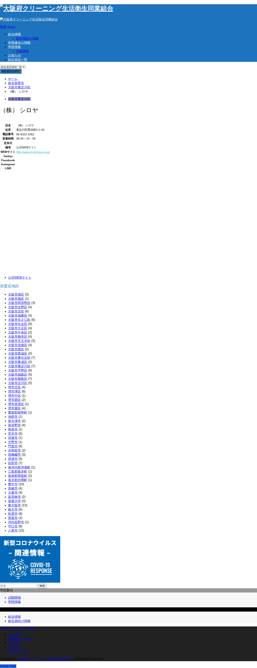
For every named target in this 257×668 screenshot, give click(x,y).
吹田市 (13, 463)
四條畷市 (14, 454)
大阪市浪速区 (17, 345)
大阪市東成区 (17, 362)
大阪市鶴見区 (17, 336)
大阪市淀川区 (17, 383)
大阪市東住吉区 (19, 357)
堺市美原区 (16, 404)
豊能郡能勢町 (17, 412)
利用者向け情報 (19, 42)
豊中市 (13, 484)
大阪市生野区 (17, 307)
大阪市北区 (16, 311)
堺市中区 (14, 395)
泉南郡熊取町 (17, 475)
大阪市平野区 (17, 370)
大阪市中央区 (17, 332)
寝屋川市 (14, 501)
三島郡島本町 (17, 471)
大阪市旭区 (16, 298)
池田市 (13, 416)
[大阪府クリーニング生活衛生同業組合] (56, 8)
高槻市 (13, 488)
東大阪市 (14, 505)
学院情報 (14, 47)
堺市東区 (14, 408)
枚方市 (13, 509)
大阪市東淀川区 (19, 99)
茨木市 (13, 433)
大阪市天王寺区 (19, 341)
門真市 (13, 446)
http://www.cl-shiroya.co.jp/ (33, 152)
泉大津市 (14, 421)
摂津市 (13, 459)
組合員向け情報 (27, 38)
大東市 (13, 492)
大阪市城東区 (17, 315)
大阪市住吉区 (17, 324)
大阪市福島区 (17, 374)
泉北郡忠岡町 (17, 480)
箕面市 (13, 518)
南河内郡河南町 (19, 467)
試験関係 (22, 51)
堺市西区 (14, 400)
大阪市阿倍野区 (19, 303)
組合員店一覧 (17, 59)
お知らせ (14, 55)
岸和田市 (14, 450)
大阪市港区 (16, 294)
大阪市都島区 (17, 378)
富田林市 (14, 497)
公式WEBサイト (20, 277)
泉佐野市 (14, 425)
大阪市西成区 (17, 353)
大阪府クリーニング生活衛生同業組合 (19, 628)
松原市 (13, 513)
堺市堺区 (14, 391)
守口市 (13, 526)
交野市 (13, 442)
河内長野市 (16, 522)
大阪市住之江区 (19, 319)
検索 (42, 585)
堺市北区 (14, 387)
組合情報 (14, 34)
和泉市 (13, 429)
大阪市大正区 (17, 328)
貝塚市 (13, 438)
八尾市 (13, 530)
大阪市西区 (16, 349)
